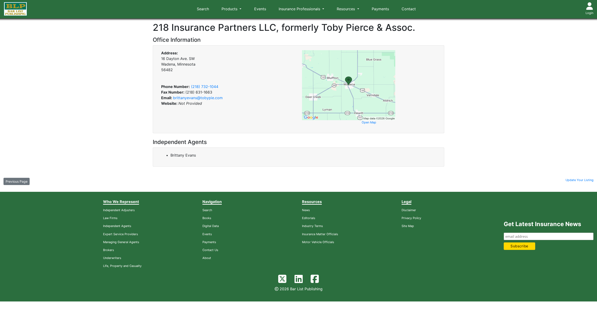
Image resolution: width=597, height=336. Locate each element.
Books (206, 218)
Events (260, 9)
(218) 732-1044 (204, 86)
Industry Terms (312, 226)
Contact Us (210, 250)
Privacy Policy (411, 218)
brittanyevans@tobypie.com (198, 97)
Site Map (408, 226)
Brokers (108, 250)
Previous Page (17, 181)
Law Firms (110, 218)
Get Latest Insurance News (542, 224)
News (306, 210)
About (206, 258)
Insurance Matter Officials (320, 234)
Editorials (308, 218)
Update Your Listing (580, 180)
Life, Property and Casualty (122, 266)
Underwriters (112, 258)
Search (203, 9)
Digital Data (210, 226)
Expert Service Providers (120, 234)
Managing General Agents (121, 242)
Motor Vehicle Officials (318, 242)
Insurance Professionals (300, 9)
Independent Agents (117, 226)
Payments (380, 9)
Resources (346, 9)
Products (230, 9)
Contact (409, 9)
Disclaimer (409, 210)
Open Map (369, 122)
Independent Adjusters (119, 210)
